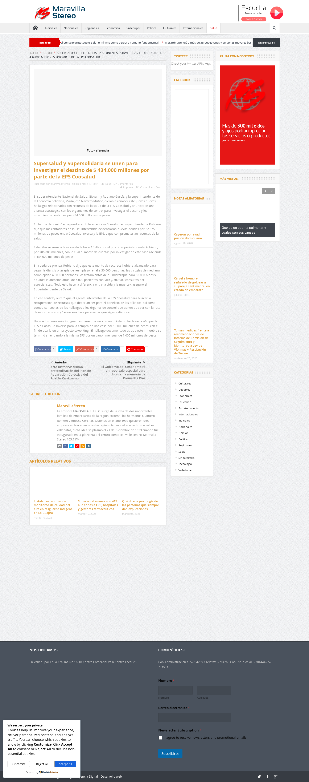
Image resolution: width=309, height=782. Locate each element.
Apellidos (203, 697)
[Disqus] (97, 584)
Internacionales (193, 28)
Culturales (169, 28)
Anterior (61, 362)
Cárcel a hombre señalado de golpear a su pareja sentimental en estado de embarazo (192, 284)
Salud (213, 28)
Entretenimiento (188, 408)
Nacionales (71, 28)
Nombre (163, 697)
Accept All (65, 764)
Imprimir (128, 187)
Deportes (184, 389)
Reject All (42, 764)
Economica (113, 28)
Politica (152, 28)
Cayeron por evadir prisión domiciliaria (188, 236)
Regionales (92, 28)
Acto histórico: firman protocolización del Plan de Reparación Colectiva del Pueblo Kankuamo (70, 372)
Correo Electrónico (151, 187)
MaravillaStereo (60, 183)
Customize (18, 764)
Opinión (183, 433)
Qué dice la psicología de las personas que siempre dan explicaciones (140, 505)
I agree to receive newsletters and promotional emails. (206, 737)
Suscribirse (170, 753)
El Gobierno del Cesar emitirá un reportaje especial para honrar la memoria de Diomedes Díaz (123, 372)
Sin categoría (186, 458)
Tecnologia (185, 464)
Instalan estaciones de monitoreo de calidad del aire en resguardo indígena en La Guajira (53, 507)
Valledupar (133, 28)
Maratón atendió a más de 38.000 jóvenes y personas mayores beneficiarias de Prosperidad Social (192, 42)
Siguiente (134, 362)
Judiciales (51, 28)
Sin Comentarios (123, 183)
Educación (184, 402)
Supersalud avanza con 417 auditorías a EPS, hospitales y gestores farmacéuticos (98, 505)
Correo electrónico (173, 708)
